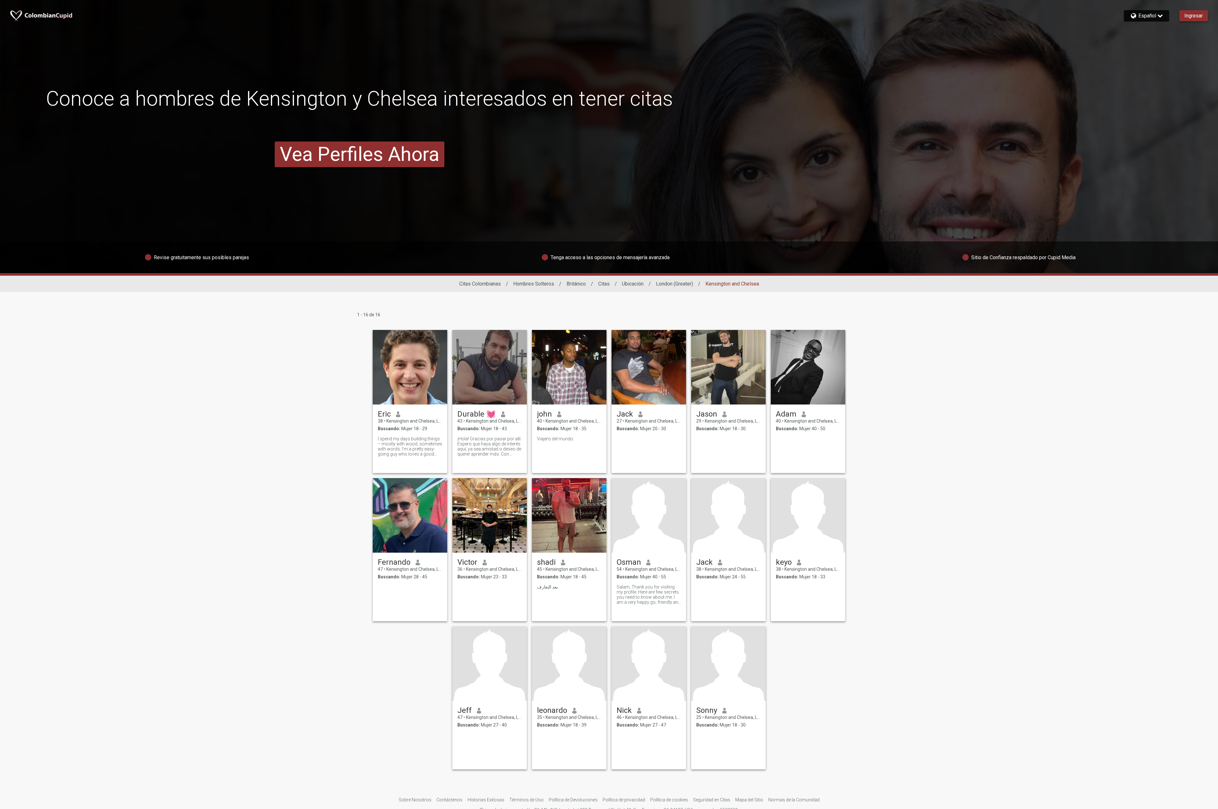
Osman (629, 562)
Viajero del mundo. (555, 438)
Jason (706, 414)
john (544, 414)
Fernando (394, 562)
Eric (384, 414)
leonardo (552, 710)
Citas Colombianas (480, 284)
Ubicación (633, 284)
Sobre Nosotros (415, 799)
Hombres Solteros (533, 284)
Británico (576, 284)
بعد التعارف (547, 586)
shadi (546, 562)
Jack (625, 414)
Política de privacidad (624, 799)
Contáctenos (449, 799)
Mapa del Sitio (749, 799)
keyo (784, 562)
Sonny (706, 710)
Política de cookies (669, 799)
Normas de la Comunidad (794, 799)
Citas (604, 284)
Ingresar (1193, 16)
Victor (467, 562)
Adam (786, 414)
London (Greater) (674, 284)
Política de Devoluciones (573, 799)
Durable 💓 (476, 414)
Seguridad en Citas (711, 799)
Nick (624, 710)
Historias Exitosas (486, 799)
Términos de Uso (526, 799)
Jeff (464, 710)
